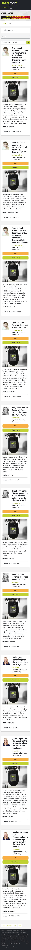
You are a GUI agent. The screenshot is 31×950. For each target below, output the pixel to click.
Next (15, 925)
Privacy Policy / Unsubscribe (5, 943)
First (3, 925)
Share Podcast (16, 77)
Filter (3, 37)
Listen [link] (15, 73)
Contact (23, 941)
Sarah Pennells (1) (17, 65)
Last (20, 925)
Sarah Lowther (16, 418)
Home (4, 23)
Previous (9, 925)
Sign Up (5, 7)
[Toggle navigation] (11, 7)
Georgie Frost (16, 667)
